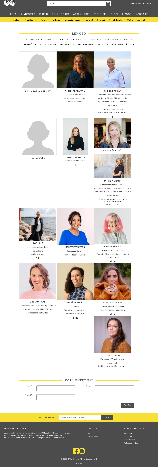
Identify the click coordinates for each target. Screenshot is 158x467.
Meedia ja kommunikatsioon (112, 310)
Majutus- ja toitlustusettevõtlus (113, 112)
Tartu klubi (102, 44)
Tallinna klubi (86, 44)
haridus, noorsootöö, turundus (112, 366)
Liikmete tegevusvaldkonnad (79, 20)
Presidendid (31, 20)
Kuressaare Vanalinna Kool (112, 359)
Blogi (114, 14)
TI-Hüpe (75, 306)
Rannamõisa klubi (32, 44)
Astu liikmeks (115, 20)
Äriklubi (130, 44)
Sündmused (27, 14)
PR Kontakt (129, 433)
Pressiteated (129, 440)
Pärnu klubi (126, 40)
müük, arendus (38, 254)
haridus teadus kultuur (75, 255)
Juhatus (45, 20)
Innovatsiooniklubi (57, 40)
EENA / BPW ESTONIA (25, 3)
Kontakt (142, 14)
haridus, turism (113, 204)
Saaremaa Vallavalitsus (38, 247)
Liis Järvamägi (75, 302)
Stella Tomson (113, 302)
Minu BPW (136, 3)
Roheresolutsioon (131, 443)
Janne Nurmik (112, 181)
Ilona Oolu (38, 157)
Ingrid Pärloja (75, 157)
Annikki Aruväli (75, 91)
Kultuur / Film (112, 257)
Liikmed (56, 20)
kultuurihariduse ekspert (75, 99)
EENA (13, 14)
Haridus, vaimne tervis (75, 161)
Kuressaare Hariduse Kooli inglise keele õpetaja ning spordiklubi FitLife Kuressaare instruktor (38, 309)
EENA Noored (60, 14)
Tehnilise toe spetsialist (75, 310)
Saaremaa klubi (66, 44)
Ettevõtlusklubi (34, 40)
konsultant (38, 251)
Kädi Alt (37, 243)
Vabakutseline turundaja (113, 306)
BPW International (136, 20)
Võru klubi (118, 44)
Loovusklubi (95, 40)
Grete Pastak (112, 91)
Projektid (100, 14)
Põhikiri (101, 20)
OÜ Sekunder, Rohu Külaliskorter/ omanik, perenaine (112, 200)
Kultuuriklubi (78, 40)
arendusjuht (112, 363)
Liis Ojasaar (38, 301)
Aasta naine (81, 14)
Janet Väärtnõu (112, 150)
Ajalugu (17, 20)
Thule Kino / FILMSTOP (113, 250)
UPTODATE (79, 463)
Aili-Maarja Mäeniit (38, 91)
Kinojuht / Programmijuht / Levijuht (112, 254)
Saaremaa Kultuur (75, 251)
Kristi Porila (112, 246)
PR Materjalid (130, 437)
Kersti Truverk (75, 247)
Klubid (43, 14)
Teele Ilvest (112, 355)
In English (147, 3)
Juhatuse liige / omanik (112, 109)
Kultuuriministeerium (75, 95)
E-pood (127, 14)
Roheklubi (50, 44)
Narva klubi (111, 40)
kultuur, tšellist (75, 102)
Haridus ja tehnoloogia (75, 313)
